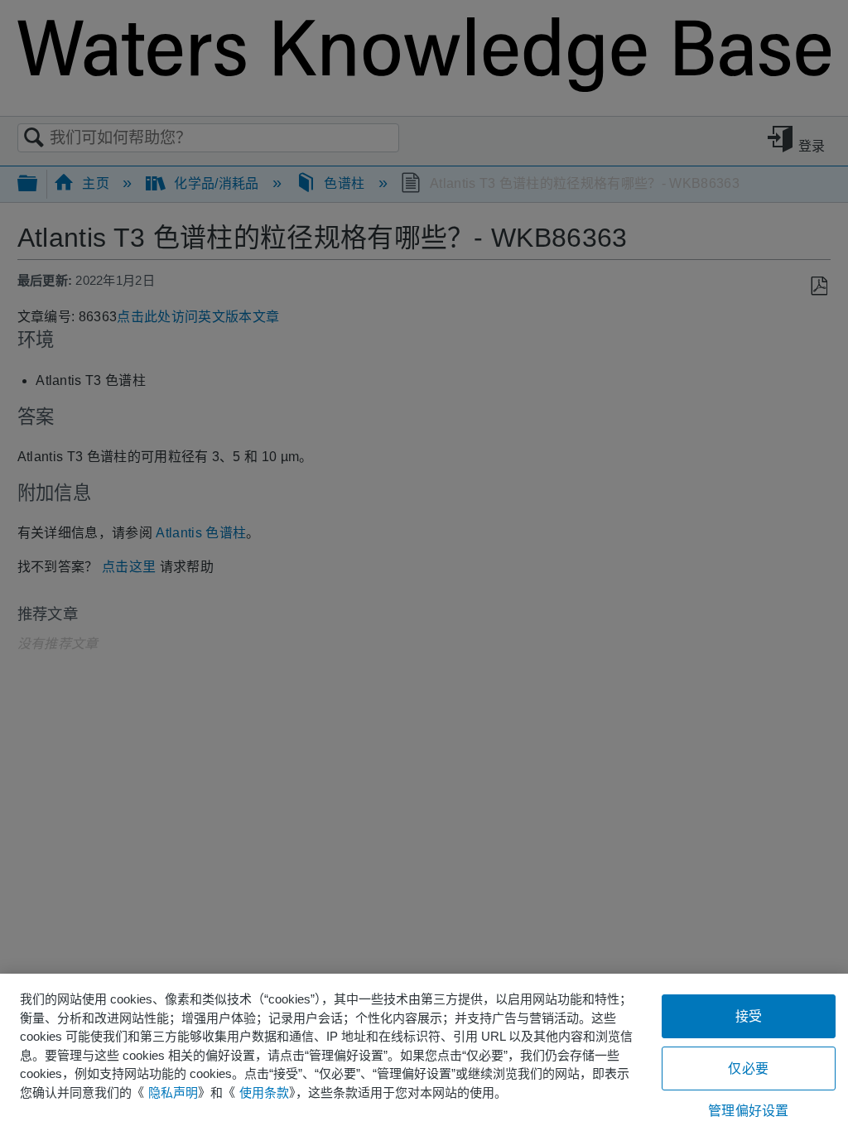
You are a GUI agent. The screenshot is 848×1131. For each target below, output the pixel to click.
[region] (424, 1052)
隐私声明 (173, 1092)
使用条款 (264, 1092)
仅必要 (748, 1068)
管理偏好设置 (748, 1111)
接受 (748, 1016)
